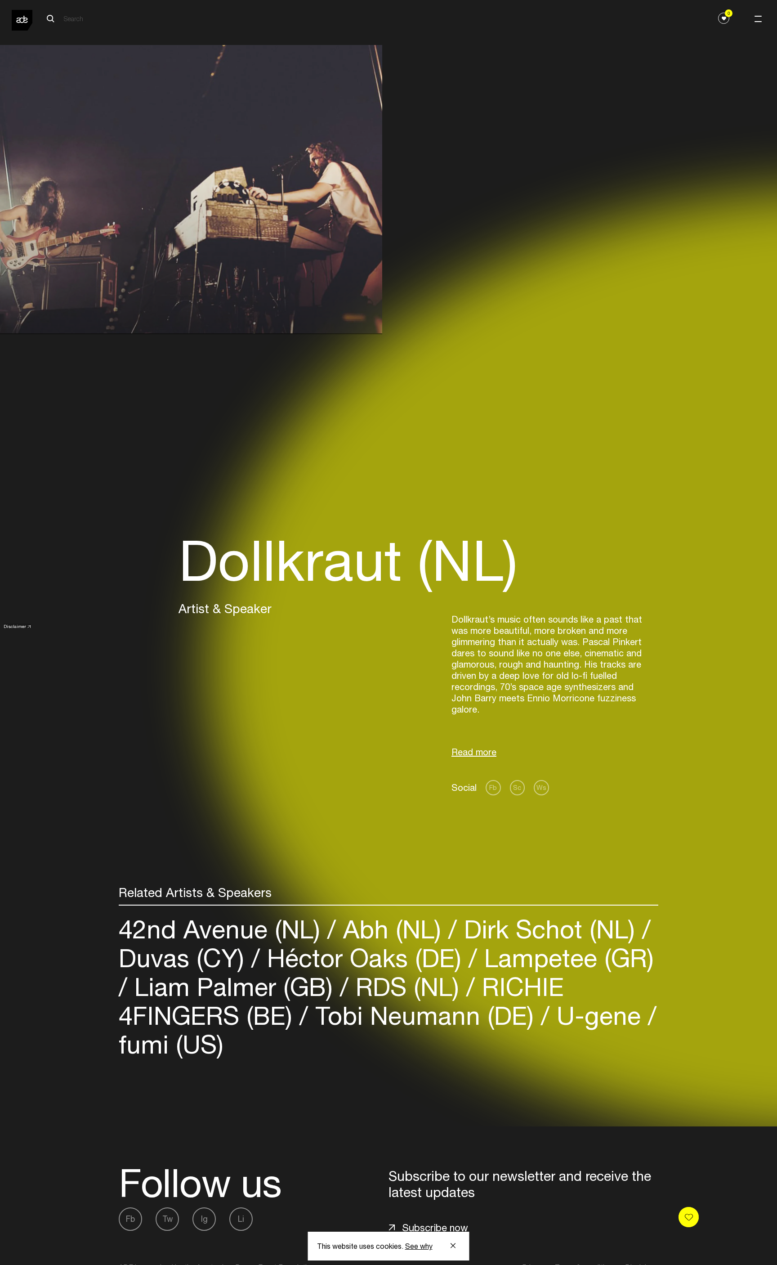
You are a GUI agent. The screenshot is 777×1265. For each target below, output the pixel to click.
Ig (204, 1219)
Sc (517, 787)
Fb (493, 787)
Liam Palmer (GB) (233, 986)
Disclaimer (15, 626)
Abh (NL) (392, 929)
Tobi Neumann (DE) (424, 1015)
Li (241, 1219)
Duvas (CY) (185, 958)
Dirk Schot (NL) (549, 929)
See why (419, 1246)
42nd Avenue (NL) (223, 929)
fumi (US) (171, 1044)
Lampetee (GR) (565, 958)
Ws (541, 787)
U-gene (598, 1015)
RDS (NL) (407, 986)
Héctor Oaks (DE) (364, 958)
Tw (167, 1219)
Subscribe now (435, 1228)
